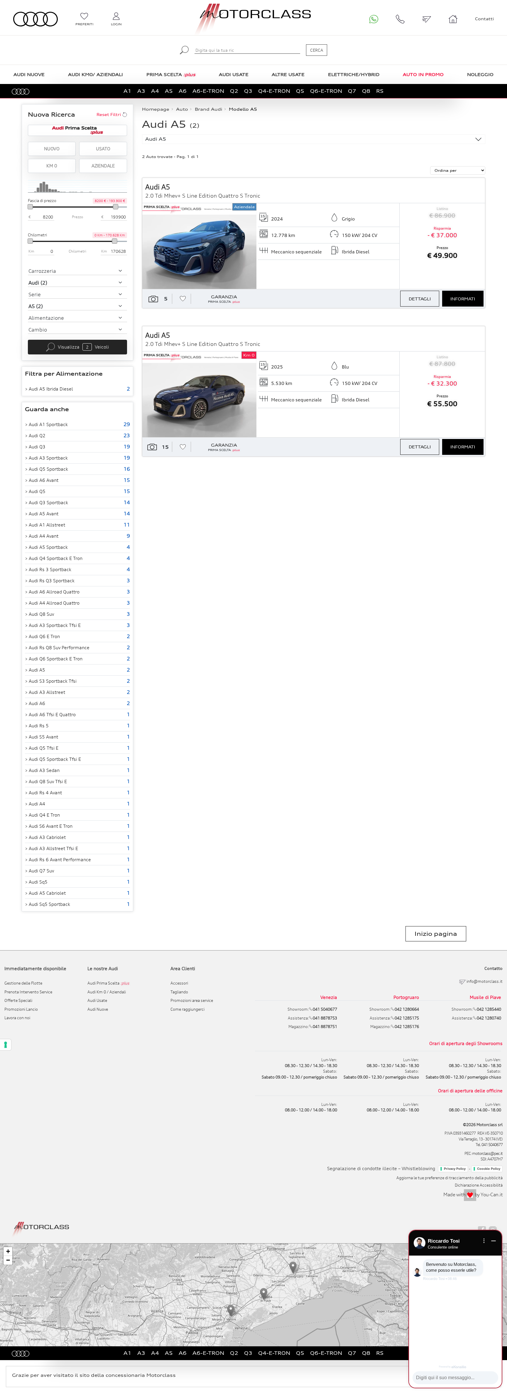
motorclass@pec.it (487, 1153)
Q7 (352, 91)
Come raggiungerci (187, 1009)
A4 (155, 91)
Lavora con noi (17, 1017)
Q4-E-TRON (274, 91)
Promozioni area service (191, 1000)
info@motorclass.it (485, 981)
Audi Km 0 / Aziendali (106, 992)
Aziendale (103, 165)
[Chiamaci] (400, 19)
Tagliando (179, 992)
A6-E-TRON (208, 91)
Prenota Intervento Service (28, 992)
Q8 (366, 91)
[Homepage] (40, 1228)
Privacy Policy (455, 1169)
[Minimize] (493, 1241)
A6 (183, 91)
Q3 (248, 91)
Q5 (300, 91)
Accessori (179, 983)
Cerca (316, 50)
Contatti (484, 18)
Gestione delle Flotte (23, 983)
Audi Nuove (97, 1009)
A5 (169, 91)
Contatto (493, 968)
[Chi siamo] (453, 19)
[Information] (484, 1241)
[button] (230, 1311)
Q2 (234, 91)
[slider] (30, 206)
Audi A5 (155, 139)
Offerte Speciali (18, 1000)
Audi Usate (97, 1000)
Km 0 (51, 165)
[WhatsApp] (373, 19)
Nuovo (52, 148)
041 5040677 (492, 1144)
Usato (103, 148)
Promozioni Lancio (21, 1009)
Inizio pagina (436, 933)
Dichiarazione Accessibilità (479, 1185)
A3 (141, 91)
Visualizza (83, 346)
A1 (127, 91)
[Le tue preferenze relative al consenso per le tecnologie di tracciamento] (5, 1044)
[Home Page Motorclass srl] (35, 19)
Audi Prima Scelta (108, 983)
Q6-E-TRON (326, 91)
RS (379, 91)
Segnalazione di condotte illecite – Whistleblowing (381, 1168)
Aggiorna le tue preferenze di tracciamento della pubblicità (449, 1177)
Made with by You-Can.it (473, 1194)
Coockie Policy (488, 1169)
